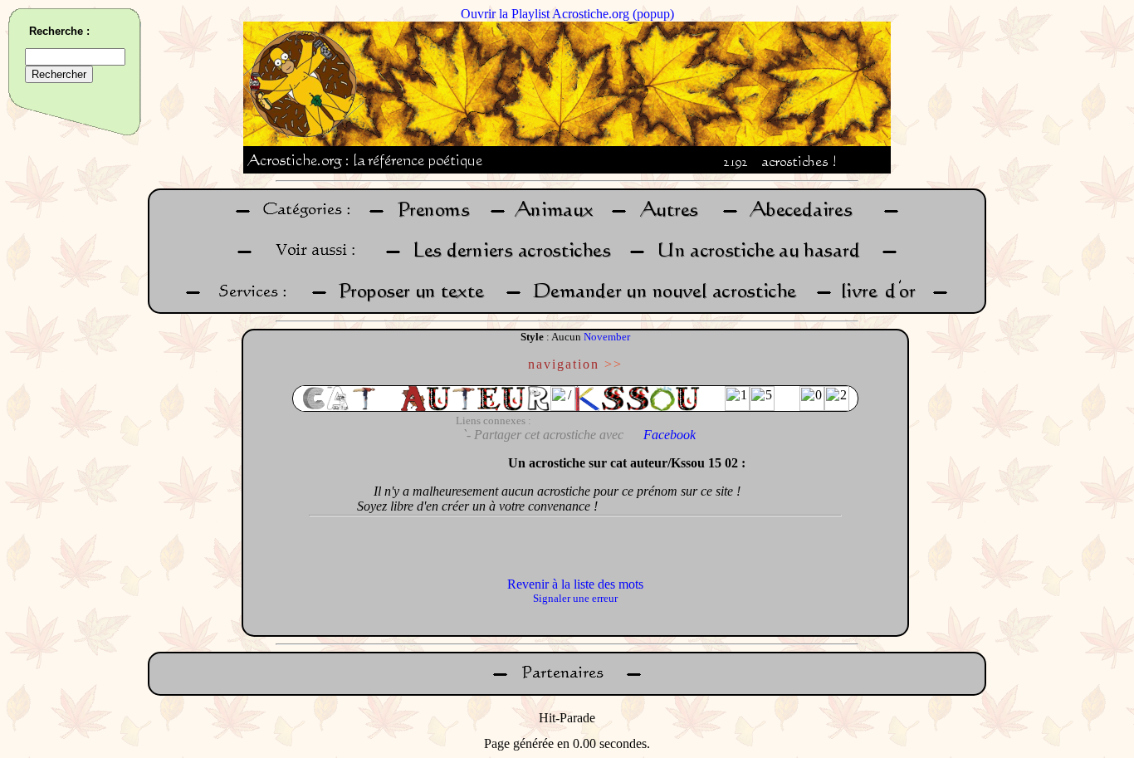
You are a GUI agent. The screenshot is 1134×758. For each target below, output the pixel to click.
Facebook (669, 435)
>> (613, 364)
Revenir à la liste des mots (575, 584)
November (607, 336)
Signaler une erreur (575, 598)
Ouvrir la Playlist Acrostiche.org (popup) (567, 14)
